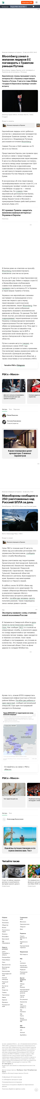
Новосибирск (6, 960)
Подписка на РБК (23, 942)
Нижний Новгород (5, 978)
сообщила (30, 553)
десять (32, 598)
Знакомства (23, 1002)
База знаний (5, 939)
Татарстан (5, 990)
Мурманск (5, 1002)
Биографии (5, 936)
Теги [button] (10, 409)
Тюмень (4, 992)
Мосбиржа (20, 1070)
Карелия (4, 1000)
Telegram (21, 365)
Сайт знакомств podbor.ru (23, 1005)
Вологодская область (5, 968)
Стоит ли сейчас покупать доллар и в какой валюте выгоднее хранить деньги (11, 882)
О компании (23, 962)
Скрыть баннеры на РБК (23, 937)
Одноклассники (24, 924)
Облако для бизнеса (22, 985)
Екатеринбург (6, 957)
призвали (6, 288)
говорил (25, 343)
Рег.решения (23, 999)
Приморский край (6, 1005)
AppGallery (23, 1035)
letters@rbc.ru (8, 1063)
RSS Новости (24, 954)
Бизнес (4, 927)
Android (22, 1032)
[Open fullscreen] (34, 715)
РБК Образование (6, 942)
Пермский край (5, 982)
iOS (21, 1030)
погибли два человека (19, 598)
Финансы (4, 934)
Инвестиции (6, 886)
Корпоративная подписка (24, 946)
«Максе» (7, 769)
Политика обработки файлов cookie (13, 1089)
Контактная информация (23, 966)
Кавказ (4, 997)
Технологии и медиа (6, 930)
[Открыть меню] (36, 2)
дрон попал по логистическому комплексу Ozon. (19, 624)
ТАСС (21, 627)
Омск (3, 962)
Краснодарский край (6, 974)
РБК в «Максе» (10, 374)
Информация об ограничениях (12, 1077)
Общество (5, 925)
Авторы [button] (4, 409)
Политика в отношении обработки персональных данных (18, 1085)
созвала (19, 191)
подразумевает (8, 318)
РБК (3, 610)
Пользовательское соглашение (12, 1082)
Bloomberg (26, 141)
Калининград (6, 971)
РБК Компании (23, 1010)
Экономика (5, 922)
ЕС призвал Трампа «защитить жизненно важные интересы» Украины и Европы (17, 212)
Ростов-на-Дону (5, 986)
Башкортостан (6, 964)
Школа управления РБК (23, 1019)
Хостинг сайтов (22, 996)
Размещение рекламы (23, 972)
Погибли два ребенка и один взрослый (18, 701)
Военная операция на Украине (12, 52)
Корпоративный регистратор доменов (23, 991)
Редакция (22, 969)
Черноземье (5, 995)
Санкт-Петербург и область (6, 953)
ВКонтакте (23, 922)
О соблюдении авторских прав (12, 1079)
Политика (5, 219)
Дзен (21, 929)
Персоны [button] (16, 409)
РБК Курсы (22, 1014)
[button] (18, 125)
